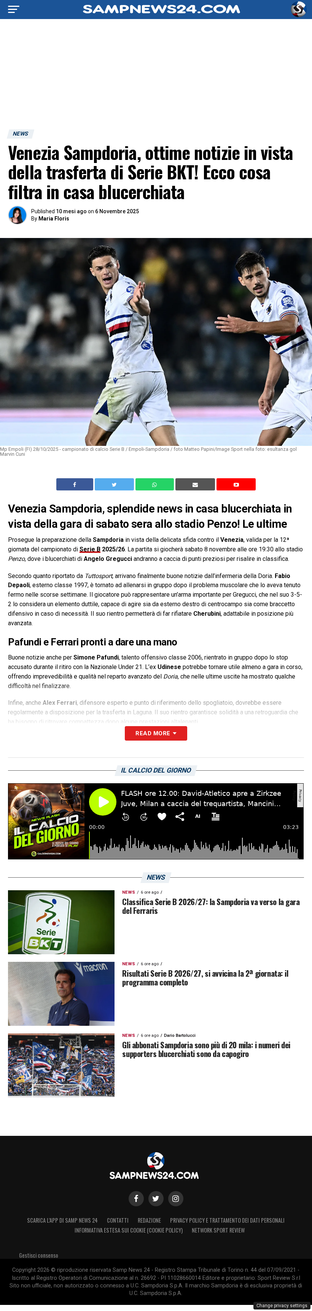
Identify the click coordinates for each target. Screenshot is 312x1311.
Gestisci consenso (38, 1255)
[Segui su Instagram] (175, 1198)
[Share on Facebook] (75, 484)
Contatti (118, 1220)
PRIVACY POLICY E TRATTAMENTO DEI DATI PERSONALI (227, 1220)
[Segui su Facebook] (136, 1198)
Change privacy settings (281, 1305)
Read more (152, 733)
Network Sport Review (218, 1230)
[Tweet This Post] (115, 484)
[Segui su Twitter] (156, 1198)
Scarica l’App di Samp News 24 (62, 1220)
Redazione (149, 1220)
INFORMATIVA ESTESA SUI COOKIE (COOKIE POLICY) (129, 1230)
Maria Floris (53, 219)
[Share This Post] (155, 484)
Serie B (90, 549)
